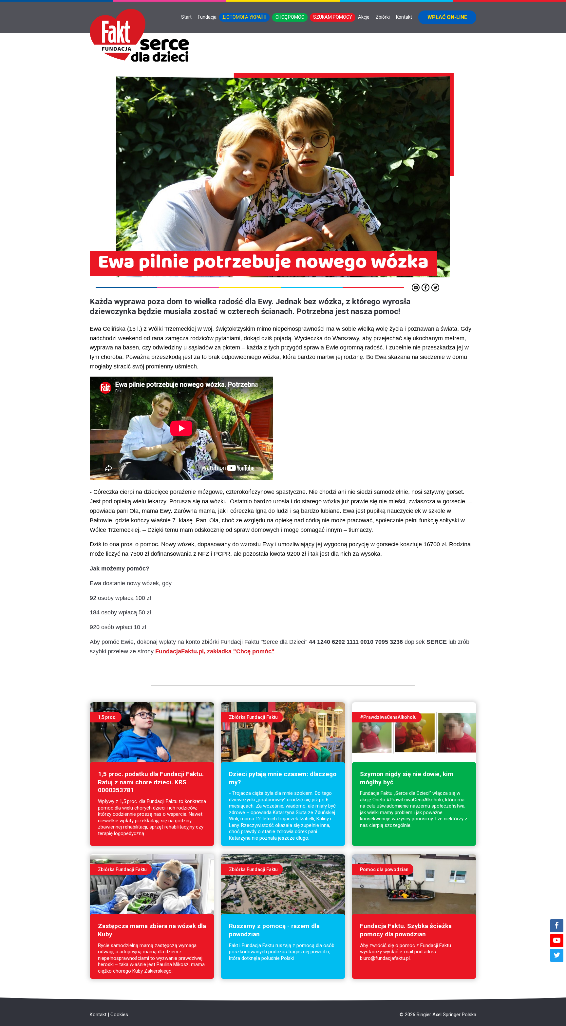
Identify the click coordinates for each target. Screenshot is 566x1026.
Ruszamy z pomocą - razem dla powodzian (274, 930)
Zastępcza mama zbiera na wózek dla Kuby (152, 930)
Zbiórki (383, 17)
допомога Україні (244, 17)
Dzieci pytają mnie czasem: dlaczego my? (282, 778)
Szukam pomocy (332, 17)
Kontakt (404, 17)
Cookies (119, 1014)
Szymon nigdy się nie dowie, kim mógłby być (406, 778)
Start (186, 17)
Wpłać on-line (447, 17)
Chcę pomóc (289, 17)
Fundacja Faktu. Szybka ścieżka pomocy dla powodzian (406, 930)
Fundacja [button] (207, 17)
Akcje (363, 17)
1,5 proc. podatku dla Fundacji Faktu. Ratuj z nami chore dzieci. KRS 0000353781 (151, 782)
